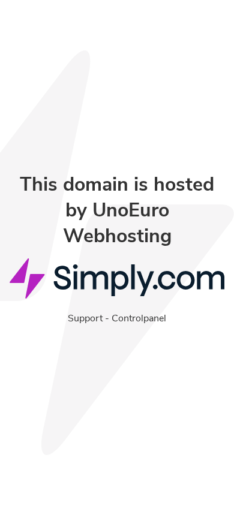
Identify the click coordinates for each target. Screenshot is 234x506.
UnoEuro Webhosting (117, 223)
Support (85, 318)
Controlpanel (139, 318)
